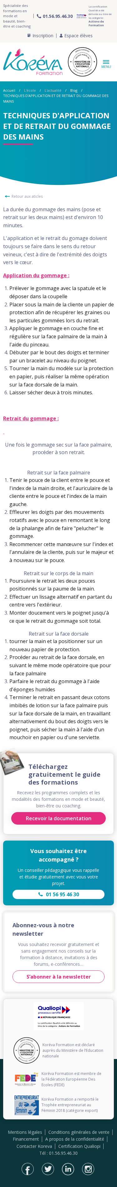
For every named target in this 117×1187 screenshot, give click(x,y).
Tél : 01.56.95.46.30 (58, 1153)
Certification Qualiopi (79, 1146)
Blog (73, 90)
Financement (26, 1139)
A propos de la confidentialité (74, 1139)
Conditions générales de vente (79, 1132)
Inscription (42, 35)
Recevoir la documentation (58, 818)
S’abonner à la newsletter (59, 976)
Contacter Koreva (34, 1146)
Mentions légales (25, 1132)
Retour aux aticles (27, 196)
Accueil (9, 90)
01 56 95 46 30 (62, 894)
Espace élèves (78, 35)
